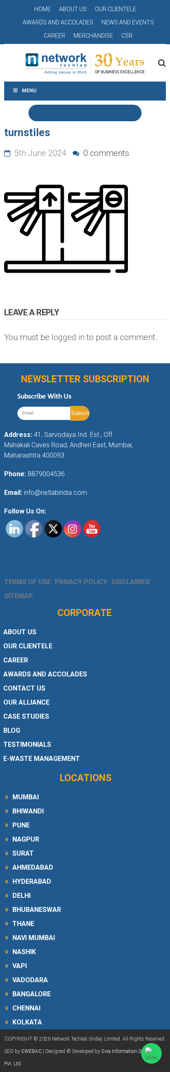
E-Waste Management (41, 759)
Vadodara (30, 980)
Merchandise (93, 35)
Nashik (24, 952)
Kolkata (27, 1022)
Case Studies (26, 716)
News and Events (128, 22)
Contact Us (24, 688)
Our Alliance (26, 702)
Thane (23, 924)
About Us (73, 9)
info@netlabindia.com (54, 492)
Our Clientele (115, 9)
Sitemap (18, 596)
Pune (21, 825)
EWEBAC (31, 1051)
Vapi (19, 966)
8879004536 (46, 474)
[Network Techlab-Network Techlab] (85, 63)
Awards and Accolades (58, 22)
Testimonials (27, 744)
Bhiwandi (28, 811)
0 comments (105, 153)
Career (54, 35)
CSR (126, 35)
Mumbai (25, 797)
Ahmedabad (32, 867)
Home (42, 9)
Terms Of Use (27, 582)
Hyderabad (31, 881)
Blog (11, 730)
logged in (68, 337)
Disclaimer (130, 582)
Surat (23, 853)
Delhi (21, 895)
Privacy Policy (81, 582)
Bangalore (31, 994)
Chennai (26, 1008)
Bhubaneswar (36, 910)
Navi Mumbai (33, 938)
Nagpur (25, 839)
